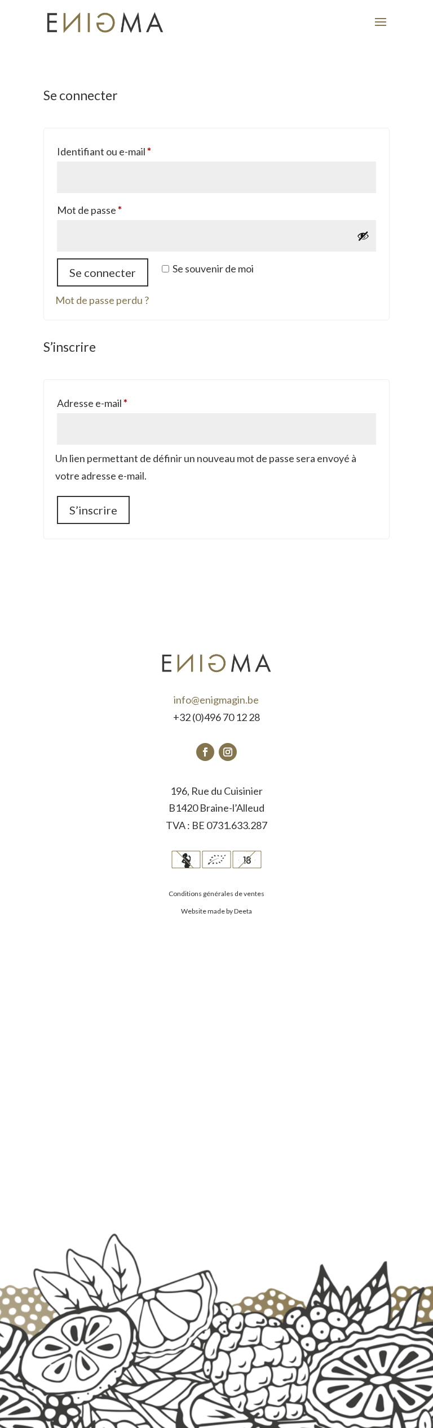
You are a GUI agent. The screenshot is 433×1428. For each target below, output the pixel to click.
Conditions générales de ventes (216, 893)
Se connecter (102, 272)
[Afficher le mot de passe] (363, 236)
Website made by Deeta (216, 911)
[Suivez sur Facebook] (205, 752)
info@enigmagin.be (216, 699)
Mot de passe (114, 209)
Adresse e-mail (117, 402)
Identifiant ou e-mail (129, 151)
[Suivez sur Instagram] (228, 752)
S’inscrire (93, 510)
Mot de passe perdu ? (102, 300)
